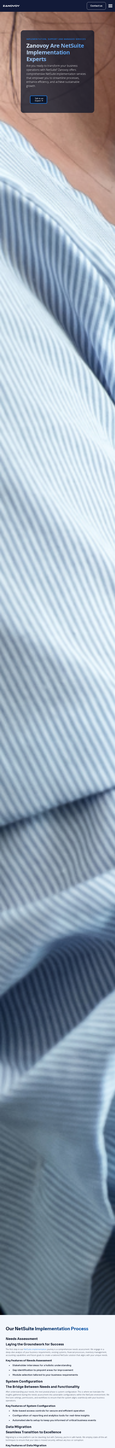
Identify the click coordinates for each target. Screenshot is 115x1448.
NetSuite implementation (35, 1349)
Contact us (96, 5)
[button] (110, 6)
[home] (12, 6)
